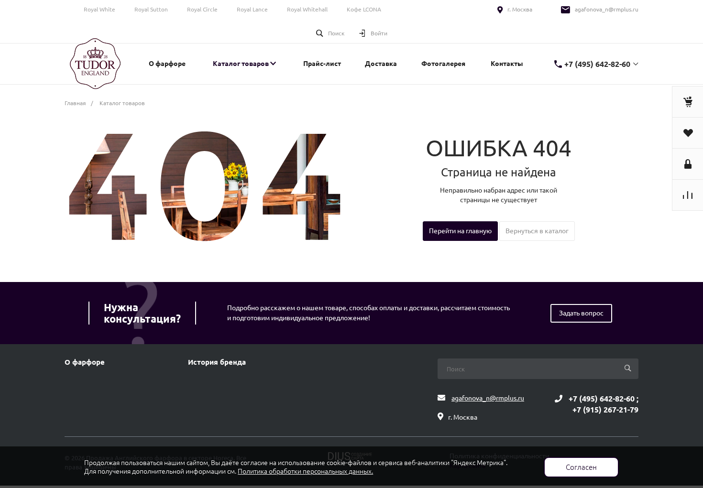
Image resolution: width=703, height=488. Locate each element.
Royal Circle (202, 9)
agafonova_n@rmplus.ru (606, 9)
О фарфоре (85, 362)
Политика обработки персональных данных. (305, 471)
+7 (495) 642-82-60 (597, 64)
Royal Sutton (151, 9)
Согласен (581, 467)
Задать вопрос (581, 313)
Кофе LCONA (364, 9)
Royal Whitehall (307, 9)
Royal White (99, 9)
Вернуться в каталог (537, 231)
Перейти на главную (460, 231)
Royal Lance (252, 9)
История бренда (217, 362)
